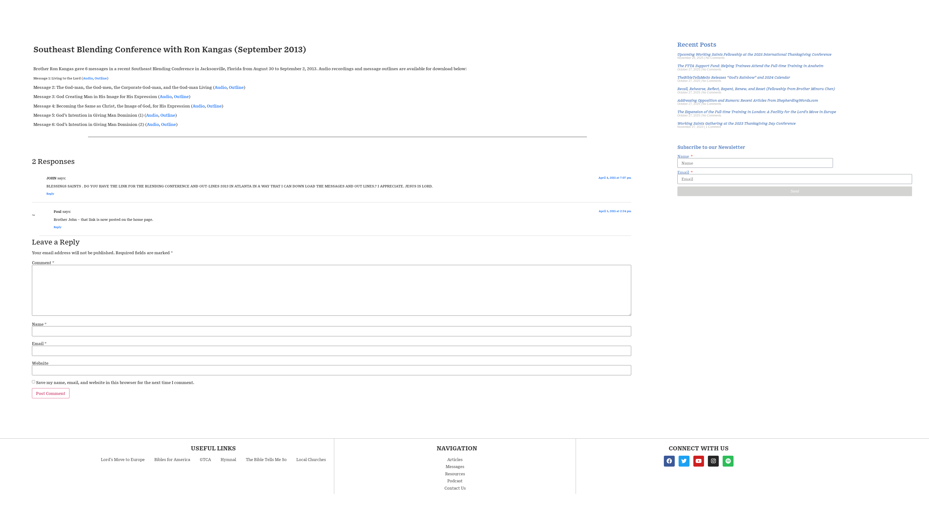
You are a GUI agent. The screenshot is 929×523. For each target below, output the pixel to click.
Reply (50, 194)
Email (39, 343)
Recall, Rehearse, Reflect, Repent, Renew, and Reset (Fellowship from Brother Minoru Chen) (756, 88)
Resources (455, 474)
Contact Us (455, 488)
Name (39, 324)
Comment (43, 262)
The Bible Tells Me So (266, 459)
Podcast (455, 481)
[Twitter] (684, 461)
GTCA (205, 459)
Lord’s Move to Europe (123, 459)
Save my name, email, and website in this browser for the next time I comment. (115, 382)
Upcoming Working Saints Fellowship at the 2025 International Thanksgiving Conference (754, 54)
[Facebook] (669, 461)
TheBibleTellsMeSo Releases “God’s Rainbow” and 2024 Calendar (733, 77)
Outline (101, 78)
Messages (455, 466)
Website (40, 363)
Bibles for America (172, 459)
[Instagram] (713, 461)
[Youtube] (698, 461)
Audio (88, 78)
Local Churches (311, 459)
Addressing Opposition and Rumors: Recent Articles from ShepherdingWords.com (747, 100)
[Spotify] (728, 461)
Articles (455, 459)
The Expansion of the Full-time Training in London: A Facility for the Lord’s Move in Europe (756, 111)
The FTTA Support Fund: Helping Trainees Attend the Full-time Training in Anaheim (750, 65)
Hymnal (228, 459)
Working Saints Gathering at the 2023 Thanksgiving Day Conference (736, 123)
